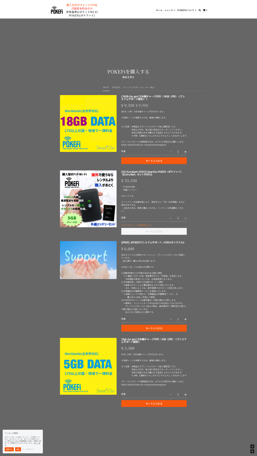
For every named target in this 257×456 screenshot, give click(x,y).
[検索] (200, 10)
